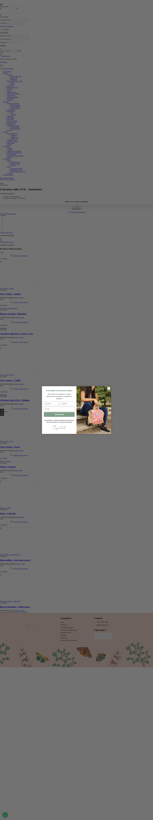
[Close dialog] (108, 388)
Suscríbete (59, 414)
